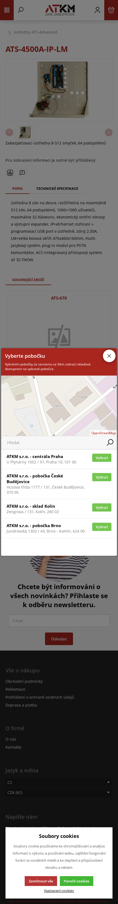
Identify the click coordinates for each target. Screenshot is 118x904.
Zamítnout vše (41, 881)
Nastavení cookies (59, 890)
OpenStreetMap (103, 433)
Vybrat (102, 457)
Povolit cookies (76, 881)
